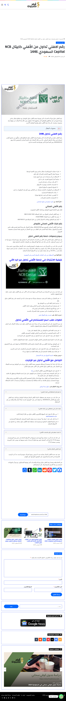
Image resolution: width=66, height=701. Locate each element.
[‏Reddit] (40, 639)
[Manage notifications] (62, 697)
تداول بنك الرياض (44, 386)
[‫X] (52, 639)
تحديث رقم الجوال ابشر (45, 315)
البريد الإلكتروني (58, 586)
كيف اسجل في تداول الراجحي (45, 201)
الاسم (60, 579)
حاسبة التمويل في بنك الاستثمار (44, 355)
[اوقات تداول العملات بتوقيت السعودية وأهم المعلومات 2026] (53, 533)
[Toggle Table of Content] (58, 128)
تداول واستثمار (54, 39)
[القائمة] (2, 5)
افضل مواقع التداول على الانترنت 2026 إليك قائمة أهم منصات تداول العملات (33, 541)
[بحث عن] (5, 5)
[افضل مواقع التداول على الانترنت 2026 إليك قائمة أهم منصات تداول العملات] (33, 533)
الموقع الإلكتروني (28, 586)
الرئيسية (61, 39)
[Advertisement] (33, 25)
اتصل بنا (23, 695)
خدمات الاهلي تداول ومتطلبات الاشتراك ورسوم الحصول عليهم (13, 540)
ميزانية (2, 695)
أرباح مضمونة (49, 695)
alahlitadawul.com (51, 416)
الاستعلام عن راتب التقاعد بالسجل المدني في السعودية (39, 255)
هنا (32, 371)
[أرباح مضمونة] (33, 4)
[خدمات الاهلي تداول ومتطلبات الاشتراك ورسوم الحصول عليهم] (13, 533)
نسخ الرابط (23, 514)
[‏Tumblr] (36, 639)
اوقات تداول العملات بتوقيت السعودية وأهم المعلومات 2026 (53, 540)
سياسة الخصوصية (30, 695)
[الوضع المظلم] (8, 5)
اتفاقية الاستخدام (16, 695)
